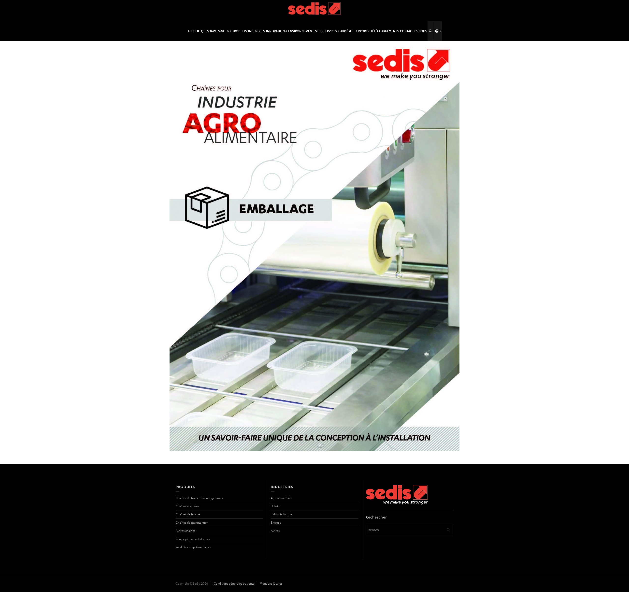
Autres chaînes (185, 531)
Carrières (345, 31)
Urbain (275, 506)
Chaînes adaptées (187, 506)
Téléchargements (385, 31)
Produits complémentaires (193, 547)
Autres (275, 531)
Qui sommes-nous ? (216, 31)
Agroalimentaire (282, 498)
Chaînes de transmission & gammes (199, 498)
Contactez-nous (413, 31)
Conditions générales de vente (234, 583)
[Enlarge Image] (314, 246)
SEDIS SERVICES (326, 31)
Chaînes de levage (188, 514)
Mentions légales (271, 583)
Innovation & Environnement (290, 31)
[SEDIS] (314, 10)
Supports (362, 31)
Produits (239, 31)
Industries (256, 31)
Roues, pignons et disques (193, 539)
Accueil (193, 31)
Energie (276, 522)
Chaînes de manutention (192, 522)
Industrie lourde (281, 514)
